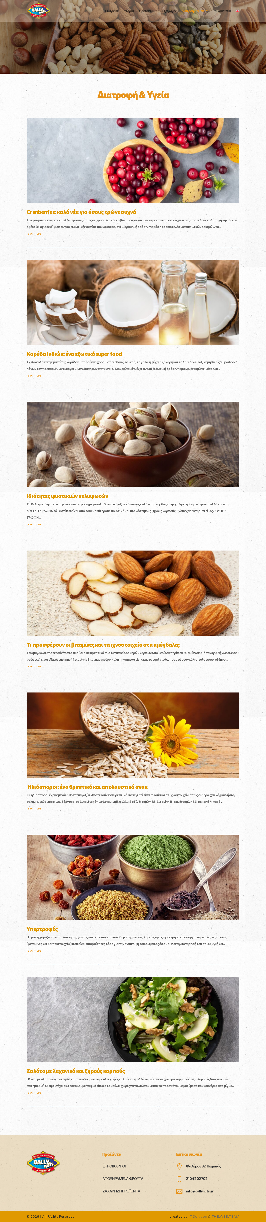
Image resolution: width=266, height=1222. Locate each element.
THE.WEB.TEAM (225, 1216)
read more (34, 233)
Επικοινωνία (222, 11)
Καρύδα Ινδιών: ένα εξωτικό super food (74, 354)
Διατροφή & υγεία (194, 11)
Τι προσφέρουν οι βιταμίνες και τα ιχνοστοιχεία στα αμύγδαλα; (103, 644)
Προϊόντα (146, 11)
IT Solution (197, 1216)
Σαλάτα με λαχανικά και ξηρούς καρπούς (76, 1071)
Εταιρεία (111, 11)
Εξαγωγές (169, 11)
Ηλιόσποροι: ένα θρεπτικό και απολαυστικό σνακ (87, 786)
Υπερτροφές (42, 929)
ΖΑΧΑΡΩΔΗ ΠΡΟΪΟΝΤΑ (121, 1191)
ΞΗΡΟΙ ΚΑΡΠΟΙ (114, 1166)
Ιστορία (128, 11)
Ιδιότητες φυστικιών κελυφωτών (67, 496)
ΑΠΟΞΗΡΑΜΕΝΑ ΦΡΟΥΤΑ (122, 1178)
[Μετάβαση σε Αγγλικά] (237, 15)
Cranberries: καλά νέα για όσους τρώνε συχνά (81, 212)
